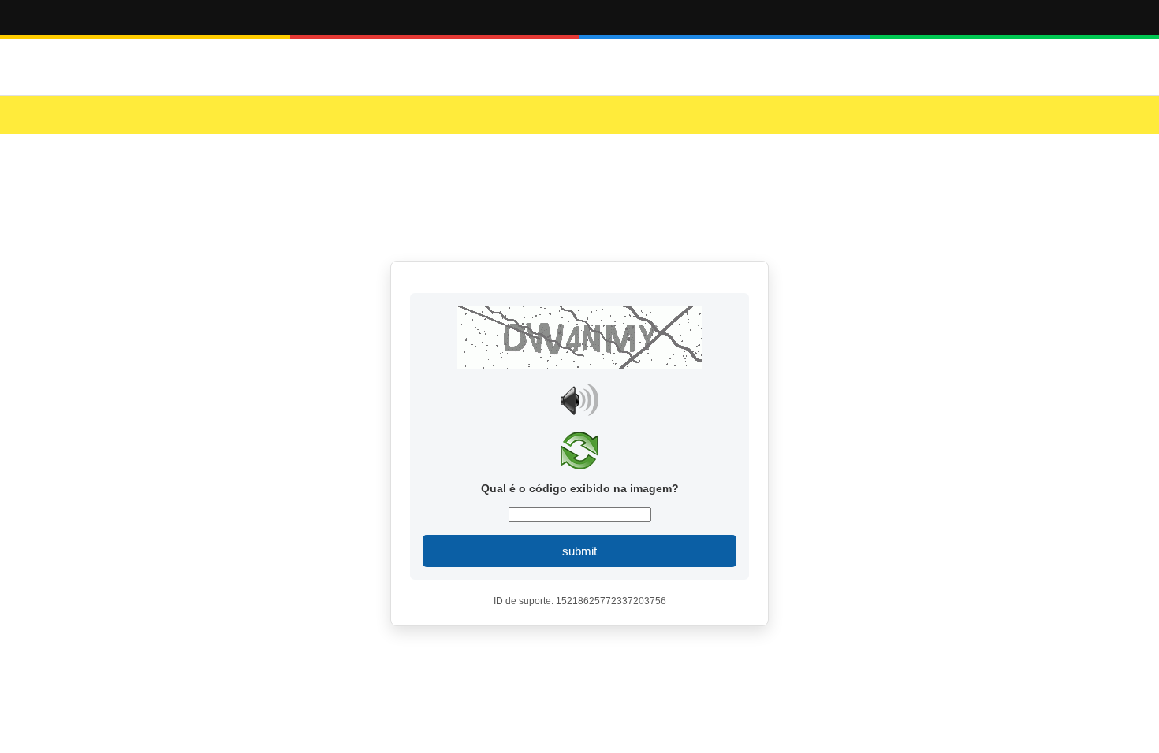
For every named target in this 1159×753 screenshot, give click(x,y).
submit (579, 551)
